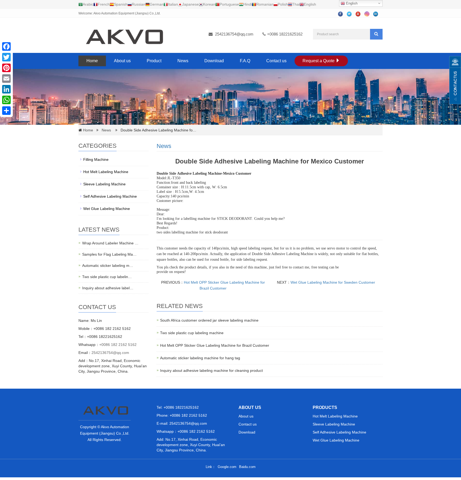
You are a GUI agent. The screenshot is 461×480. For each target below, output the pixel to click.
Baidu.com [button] (247, 467)
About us (122, 60)
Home (92, 60)
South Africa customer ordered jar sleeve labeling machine (209, 320)
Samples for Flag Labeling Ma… (109, 254)
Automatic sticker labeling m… (107, 265)
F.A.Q (245, 60)
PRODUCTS (325, 407)
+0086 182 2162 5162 (118, 344)
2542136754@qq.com (234, 34)
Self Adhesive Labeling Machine (110, 196)
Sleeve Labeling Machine (104, 184)
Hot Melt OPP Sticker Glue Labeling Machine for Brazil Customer (214, 345)
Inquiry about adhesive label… (107, 288)
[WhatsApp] (6, 100)
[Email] (6, 78)
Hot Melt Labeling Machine (105, 172)
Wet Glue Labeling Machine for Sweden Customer (333, 282)
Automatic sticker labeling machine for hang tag (200, 358)
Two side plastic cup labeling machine (192, 333)
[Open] (455, 80)
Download (214, 60)
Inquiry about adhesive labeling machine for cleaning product (211, 370)
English (351, 3)
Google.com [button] (227, 467)
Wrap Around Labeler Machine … (110, 243)
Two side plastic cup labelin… (107, 277)
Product (154, 60)
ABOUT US (250, 407)
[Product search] (376, 34)
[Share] (6, 110)
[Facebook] (6, 46)
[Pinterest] (6, 68)
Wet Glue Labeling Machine (106, 208)
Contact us (276, 60)
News (182, 60)
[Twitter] (6, 57)
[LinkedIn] (6, 89)
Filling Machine (96, 159)
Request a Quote (319, 60)
